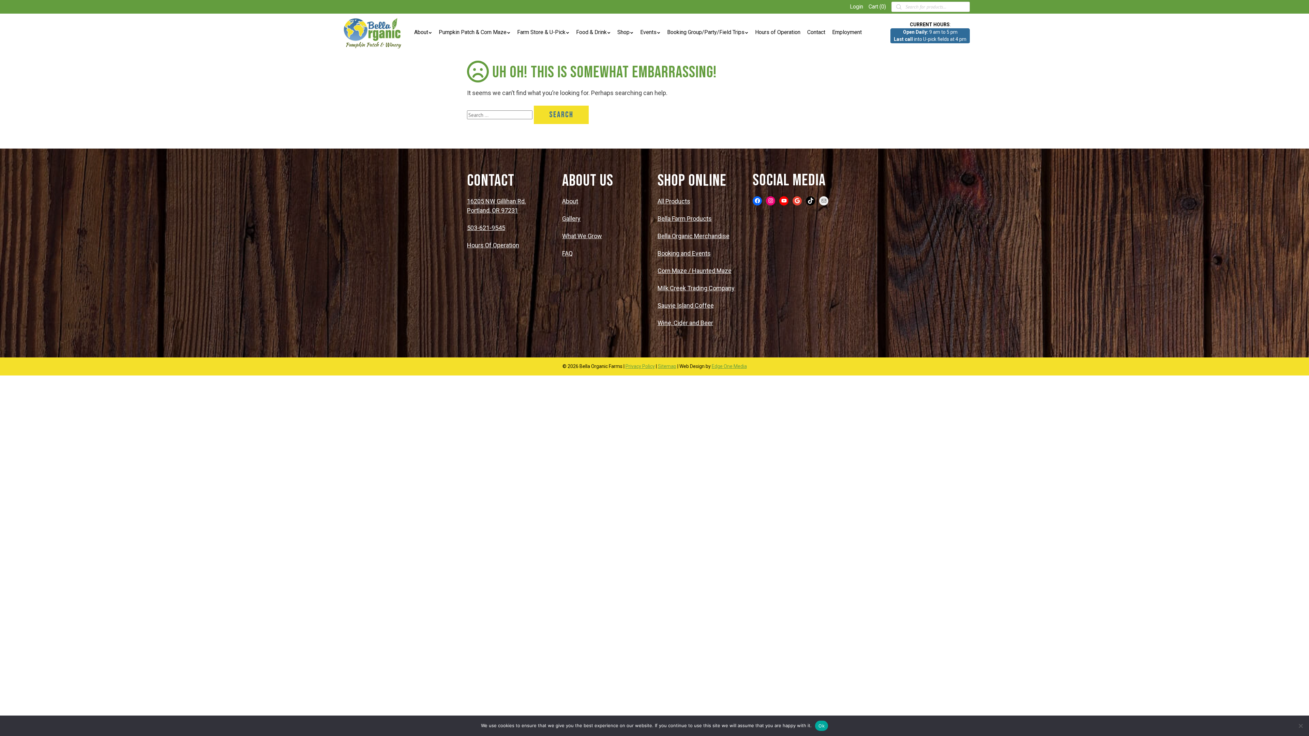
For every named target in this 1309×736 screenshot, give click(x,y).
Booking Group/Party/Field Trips (705, 32)
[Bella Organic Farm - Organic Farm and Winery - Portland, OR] (373, 32)
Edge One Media (729, 366)
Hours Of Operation (493, 245)
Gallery (571, 218)
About (421, 32)
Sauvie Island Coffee (686, 305)
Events (648, 32)
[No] (1300, 725)
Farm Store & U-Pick (541, 32)
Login (856, 6)
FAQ (567, 253)
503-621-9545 (486, 227)
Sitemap (667, 366)
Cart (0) (877, 6)
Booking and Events (684, 253)
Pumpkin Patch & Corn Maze (473, 32)
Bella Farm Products (685, 218)
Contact (816, 32)
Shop (623, 32)
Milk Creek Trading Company (696, 288)
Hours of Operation (777, 32)
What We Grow (582, 236)
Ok (821, 726)
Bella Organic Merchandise (693, 236)
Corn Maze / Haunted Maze (695, 270)
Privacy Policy (640, 366)
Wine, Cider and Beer (685, 322)
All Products (674, 201)
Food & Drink (591, 32)
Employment (847, 32)
